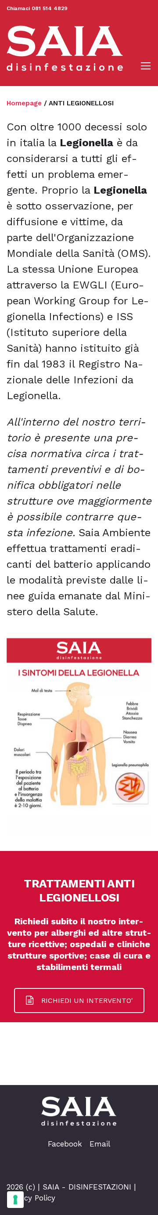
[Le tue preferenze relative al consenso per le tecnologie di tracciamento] (15, 1199)
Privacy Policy (31, 1197)
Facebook (65, 1143)
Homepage (24, 103)
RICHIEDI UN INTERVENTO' (87, 1000)
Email (100, 1143)
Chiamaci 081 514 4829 (37, 8)
